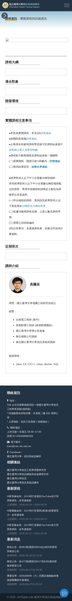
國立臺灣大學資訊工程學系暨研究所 (26, 470)
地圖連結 (43, 421)
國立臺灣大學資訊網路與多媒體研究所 (28, 474)
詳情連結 (46, 133)
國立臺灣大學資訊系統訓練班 (23, 482)
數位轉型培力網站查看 (32, 205)
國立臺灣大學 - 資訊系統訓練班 (24, 456)
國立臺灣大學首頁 (17, 478)
